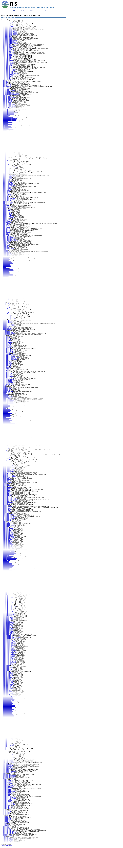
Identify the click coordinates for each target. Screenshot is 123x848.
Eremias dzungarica (6, 223)
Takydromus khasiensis (7, 788)
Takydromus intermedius (7, 787)
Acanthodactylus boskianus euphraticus (10, 32)
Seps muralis (5, 778)
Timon (4, 815)
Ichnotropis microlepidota (7, 328)
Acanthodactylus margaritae (8, 57)
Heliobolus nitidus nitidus (7, 294)
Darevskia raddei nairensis (8, 176)
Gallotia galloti (5, 276)
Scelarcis (4, 773)
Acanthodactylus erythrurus (8, 39)
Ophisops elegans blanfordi (8, 464)
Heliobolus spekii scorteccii (8, 297)
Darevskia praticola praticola (8, 173)
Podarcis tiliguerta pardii (7, 742)
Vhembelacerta (5, 834)
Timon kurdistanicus (6, 816)
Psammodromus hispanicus (8, 760)
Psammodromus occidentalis (8, 762)
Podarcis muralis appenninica (8, 622)
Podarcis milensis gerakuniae (8, 618)
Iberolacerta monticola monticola (9, 318)
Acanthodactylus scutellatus (8, 71)
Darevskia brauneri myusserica (9, 139)
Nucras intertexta (6, 448)
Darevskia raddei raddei (7, 177)
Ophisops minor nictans (7, 479)
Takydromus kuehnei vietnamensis (9, 791)
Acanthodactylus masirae (7, 58)
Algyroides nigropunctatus (8, 92)
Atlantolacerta (5, 121)
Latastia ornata (5, 404)
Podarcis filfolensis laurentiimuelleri (9, 553)
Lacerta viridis (5, 378)
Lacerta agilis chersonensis (8, 342)
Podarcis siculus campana (8, 681)
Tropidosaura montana (7, 830)
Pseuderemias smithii (7, 769)
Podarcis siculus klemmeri (8, 698)
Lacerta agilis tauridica (7, 347)
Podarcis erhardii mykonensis (8, 537)
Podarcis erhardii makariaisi (8, 535)
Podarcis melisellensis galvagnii (9, 602)
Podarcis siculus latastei (7, 702)
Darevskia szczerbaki (7, 194)
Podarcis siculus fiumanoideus (8, 692)
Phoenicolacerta (6, 513)
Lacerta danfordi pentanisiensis (9, 354)
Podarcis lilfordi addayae (7, 570)
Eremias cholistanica (7, 222)
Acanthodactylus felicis (7, 44)
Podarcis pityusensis (7, 639)
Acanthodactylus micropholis (8, 59)
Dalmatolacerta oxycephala (8, 129)
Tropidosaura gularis (7, 829)
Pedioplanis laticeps (6, 496)
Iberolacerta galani (6, 312)
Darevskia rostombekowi (7, 180)
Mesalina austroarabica (7, 420)
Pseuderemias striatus (7, 770)
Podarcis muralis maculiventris (8, 628)
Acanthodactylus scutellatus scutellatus (10, 73)
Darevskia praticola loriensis (8, 171)
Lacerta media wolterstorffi (8, 365)
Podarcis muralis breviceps (8, 625)
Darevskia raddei (6, 174)
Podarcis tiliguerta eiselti (7, 738)
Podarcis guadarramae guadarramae (10, 558)
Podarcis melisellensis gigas (8, 604)
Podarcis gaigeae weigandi (8, 556)
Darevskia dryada (6, 156)
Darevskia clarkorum (7, 145)
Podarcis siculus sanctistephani (9, 726)
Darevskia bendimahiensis (8, 134)
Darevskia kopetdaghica (7, 158)
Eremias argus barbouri (7, 210)
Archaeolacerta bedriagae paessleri (9, 119)
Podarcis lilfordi (6, 569)
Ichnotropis (5, 319)
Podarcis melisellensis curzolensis (9, 599)
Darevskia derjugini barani (8, 151)
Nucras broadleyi (6, 444)
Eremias (4, 204)
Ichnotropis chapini (6, 326)
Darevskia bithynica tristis (7, 136)
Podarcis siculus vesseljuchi (8, 731)
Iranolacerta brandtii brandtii (8, 332)
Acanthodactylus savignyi (7, 66)
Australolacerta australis (7, 124)
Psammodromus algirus (7, 753)
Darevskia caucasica (7, 141)
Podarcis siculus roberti (7, 722)
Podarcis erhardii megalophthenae (9, 536)
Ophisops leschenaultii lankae (8, 475)
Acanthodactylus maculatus (8, 56)
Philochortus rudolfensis (7, 510)
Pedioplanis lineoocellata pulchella (9, 500)
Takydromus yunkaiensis (7, 808)
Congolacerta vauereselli (7, 127)
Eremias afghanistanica (7, 206)
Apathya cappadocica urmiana (8, 113)
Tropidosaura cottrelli (7, 827)
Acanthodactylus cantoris (7, 37)
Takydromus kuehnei (7, 789)
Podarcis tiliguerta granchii (8, 739)
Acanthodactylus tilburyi (7, 77)
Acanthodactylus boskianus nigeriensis (10, 34)
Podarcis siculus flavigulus (8, 693)
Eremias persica (6, 245)
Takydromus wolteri (6, 807)
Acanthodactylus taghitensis (8, 76)
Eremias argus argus (7, 209)
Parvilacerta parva (6, 485)
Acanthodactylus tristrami (7, 78)
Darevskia (4, 130)
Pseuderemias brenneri (7, 764)
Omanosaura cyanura (7, 456)
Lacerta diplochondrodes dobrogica (9, 358)
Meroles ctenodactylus (7, 410)
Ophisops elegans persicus (8, 470)
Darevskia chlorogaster (7, 144)
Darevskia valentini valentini (8, 200)
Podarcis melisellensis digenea (9, 600)
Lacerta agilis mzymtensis (8, 346)
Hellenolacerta (5, 300)
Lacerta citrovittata (6, 353)
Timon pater (5, 823)
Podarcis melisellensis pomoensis (9, 613)
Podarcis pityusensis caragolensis (9, 645)
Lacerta (4, 335)
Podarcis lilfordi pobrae (7, 588)
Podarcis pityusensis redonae (8, 660)
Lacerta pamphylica (6, 368)
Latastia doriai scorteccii (7, 397)
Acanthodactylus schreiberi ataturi (9, 69)
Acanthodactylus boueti (7, 35)
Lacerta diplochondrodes (7, 355)
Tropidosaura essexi (6, 828)
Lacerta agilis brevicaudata (8, 341)
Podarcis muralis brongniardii (8, 626)
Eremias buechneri (6, 221)
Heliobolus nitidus (6, 292)
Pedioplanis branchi (6, 488)
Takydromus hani (6, 784)
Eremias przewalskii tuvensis (8, 248)
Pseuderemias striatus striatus (8, 772)
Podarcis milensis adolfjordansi (9, 617)
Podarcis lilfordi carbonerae (8, 573)
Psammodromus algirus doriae (8, 755)
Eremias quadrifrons (6, 249)
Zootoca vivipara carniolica (8, 838)
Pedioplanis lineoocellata (7, 497)
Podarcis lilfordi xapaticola (8, 593)
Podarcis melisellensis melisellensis (10, 610)
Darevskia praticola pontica (8, 172)
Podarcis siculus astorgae (8, 676)
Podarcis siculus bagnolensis (8, 677)
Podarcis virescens (6, 748)
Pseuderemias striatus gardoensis (9, 771)
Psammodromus (6, 752)
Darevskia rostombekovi (7, 179)
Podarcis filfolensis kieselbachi (8, 552)
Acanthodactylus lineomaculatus (9, 54)
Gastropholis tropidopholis (8, 287)
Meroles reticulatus (6, 414)
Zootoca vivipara (6, 837)
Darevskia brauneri (6, 137)
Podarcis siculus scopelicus (8, 727)
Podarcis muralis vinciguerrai (8, 634)
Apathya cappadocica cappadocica (9, 110)
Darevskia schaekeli (6, 192)
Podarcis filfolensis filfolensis (8, 550)
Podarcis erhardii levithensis (8, 533)
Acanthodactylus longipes (8, 55)
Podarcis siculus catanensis (8, 684)
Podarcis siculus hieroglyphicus (9, 696)
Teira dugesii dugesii (7, 811)
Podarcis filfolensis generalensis (9, 551)
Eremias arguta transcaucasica (9, 216)
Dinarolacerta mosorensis (8, 203)
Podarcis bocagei (6, 522)
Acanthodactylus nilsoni (7, 61)
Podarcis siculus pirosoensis (8, 715)
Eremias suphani (6, 258)
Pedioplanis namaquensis (8, 502)
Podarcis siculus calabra (7, 679)
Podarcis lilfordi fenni (7, 579)
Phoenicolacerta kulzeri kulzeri (8, 517)
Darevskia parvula (6, 161)
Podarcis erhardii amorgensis (8, 528)
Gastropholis (5, 284)
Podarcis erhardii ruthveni (8, 543)
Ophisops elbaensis (6, 461)
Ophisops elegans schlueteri (8, 471)
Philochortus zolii (6, 512)
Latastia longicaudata (7, 399)
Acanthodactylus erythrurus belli (9, 41)
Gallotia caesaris (6, 273)
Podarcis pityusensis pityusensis (9, 658)
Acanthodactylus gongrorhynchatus (9, 45)
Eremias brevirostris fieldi (7, 220)
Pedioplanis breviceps (7, 489)
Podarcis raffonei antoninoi (8, 668)
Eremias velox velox (6, 264)
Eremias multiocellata (7, 236)
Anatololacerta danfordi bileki (8, 100)
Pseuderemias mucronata (8, 766)
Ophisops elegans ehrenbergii (8, 467)
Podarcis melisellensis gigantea (9, 603)
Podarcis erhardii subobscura (8, 544)
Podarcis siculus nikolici (7, 708)
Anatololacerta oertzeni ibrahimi (9, 105)
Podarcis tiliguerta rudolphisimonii (9, 744)
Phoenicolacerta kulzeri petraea (9, 518)
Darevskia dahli (6, 147)
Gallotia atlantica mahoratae (8, 270)
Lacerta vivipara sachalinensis (8, 384)
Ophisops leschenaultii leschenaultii (10, 476)
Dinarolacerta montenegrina (8, 202)
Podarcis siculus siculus (7, 728)
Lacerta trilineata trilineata (8, 376)
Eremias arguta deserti (7, 214)
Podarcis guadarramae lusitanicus (9, 559)
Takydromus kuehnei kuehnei (8, 790)
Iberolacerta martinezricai (7, 314)
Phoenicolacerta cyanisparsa (8, 514)
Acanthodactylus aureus (7, 24)
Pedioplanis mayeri (6, 501)
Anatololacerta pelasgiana (8, 107)
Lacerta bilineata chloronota (8, 350)
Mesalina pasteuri (6, 435)
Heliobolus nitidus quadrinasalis (9, 295)
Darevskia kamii (6, 157)
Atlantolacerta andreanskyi (8, 122)
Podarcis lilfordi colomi (7, 575)
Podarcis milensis (6, 616)
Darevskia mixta (6, 160)
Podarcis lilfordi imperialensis (8, 582)
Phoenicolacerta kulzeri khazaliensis (10, 516)
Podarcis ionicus (6, 561)
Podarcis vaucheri (6, 747)
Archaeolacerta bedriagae (8, 117)
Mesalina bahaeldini (6, 422)
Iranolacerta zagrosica (7, 334)
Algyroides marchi (6, 89)
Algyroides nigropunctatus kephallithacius (11, 93)
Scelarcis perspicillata (7, 774)
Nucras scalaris (6, 452)
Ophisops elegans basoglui (8, 463)
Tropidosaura (5, 826)
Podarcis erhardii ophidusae (8, 539)
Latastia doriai (5, 394)
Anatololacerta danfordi (7, 99)
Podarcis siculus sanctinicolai (8, 725)
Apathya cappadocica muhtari (8, 111)
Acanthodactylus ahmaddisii (8, 22)
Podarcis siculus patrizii (7, 712)
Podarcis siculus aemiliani (8, 673)
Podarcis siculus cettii (7, 687)
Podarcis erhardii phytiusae (8, 541)
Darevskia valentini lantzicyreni (9, 198)
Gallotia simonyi (6, 282)
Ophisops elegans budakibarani (9, 465)
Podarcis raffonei (6, 666)
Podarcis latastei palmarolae (8, 565)
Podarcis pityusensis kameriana (9, 654)
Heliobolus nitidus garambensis (9, 293)
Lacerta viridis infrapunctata (8, 380)
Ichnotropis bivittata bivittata (8, 321)
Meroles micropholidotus (7, 413)
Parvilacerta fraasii (6, 484)
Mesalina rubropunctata (7, 436)
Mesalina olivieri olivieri (7, 433)
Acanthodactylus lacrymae (8, 53)
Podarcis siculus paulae (7, 713)
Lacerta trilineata (6, 372)
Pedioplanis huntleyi (6, 493)
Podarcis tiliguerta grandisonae (9, 740)
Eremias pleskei (6, 246)
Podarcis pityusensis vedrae (8, 664)
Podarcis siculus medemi (7, 704)
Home (3, 10)
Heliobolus (5, 289)
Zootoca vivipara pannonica (8, 840)
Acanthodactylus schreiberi (8, 68)
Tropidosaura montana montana (9, 831)
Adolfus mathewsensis (7, 86)
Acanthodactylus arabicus (8, 23)
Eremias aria (5, 218)
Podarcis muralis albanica (8, 621)
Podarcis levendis (6, 568)
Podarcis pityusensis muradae (8, 656)
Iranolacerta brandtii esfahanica (9, 333)
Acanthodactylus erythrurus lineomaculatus (11, 43)
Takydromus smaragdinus (8, 800)
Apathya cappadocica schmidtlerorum (10, 112)
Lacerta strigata (6, 371)
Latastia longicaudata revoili (8, 403)
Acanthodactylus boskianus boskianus (10, 31)
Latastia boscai (5, 387)
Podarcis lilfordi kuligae (7, 584)
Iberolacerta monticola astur (8, 316)
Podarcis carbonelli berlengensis (9, 524)
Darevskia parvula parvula (8, 163)
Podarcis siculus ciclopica (8, 688)
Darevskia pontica (6, 164)
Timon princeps (6, 824)
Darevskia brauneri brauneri (8, 138)
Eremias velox (5, 260)
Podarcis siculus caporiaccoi (8, 683)
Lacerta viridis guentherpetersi (8, 379)
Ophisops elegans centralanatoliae (9, 466)
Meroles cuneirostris (6, 411)
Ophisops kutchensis (7, 473)
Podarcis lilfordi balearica (7, 571)
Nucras (4, 440)
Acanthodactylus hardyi (7, 49)
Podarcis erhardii (6, 527)
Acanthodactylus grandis (7, 46)
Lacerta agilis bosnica (7, 340)
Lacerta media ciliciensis (7, 361)
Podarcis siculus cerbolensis (8, 686)
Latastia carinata (6, 392)
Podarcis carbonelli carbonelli (8, 525)
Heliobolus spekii (6, 296)
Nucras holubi (5, 447)
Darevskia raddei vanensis (8, 178)
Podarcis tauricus (6, 733)
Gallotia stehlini (6, 283)
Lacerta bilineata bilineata (8, 349)
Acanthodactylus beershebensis (9, 26)
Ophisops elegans (6, 462)
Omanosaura (5, 455)
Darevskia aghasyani (7, 131)
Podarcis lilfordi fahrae (7, 578)
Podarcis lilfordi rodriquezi (8, 590)
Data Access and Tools (18, 10)
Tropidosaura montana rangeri (8, 833)
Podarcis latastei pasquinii (8, 566)
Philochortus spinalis (7, 511)
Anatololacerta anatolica (7, 96)
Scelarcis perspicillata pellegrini (9, 776)
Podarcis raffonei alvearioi (8, 667)
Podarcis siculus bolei (7, 678)
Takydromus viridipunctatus (8, 806)
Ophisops (4, 458)
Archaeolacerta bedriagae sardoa (9, 120)
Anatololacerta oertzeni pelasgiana (9, 106)
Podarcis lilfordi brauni (7, 572)
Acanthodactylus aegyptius (8, 21)
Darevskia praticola (6, 168)
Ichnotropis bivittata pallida (8, 322)
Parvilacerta (5, 483)
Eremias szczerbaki (6, 259)
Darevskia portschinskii (7, 165)
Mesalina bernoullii (6, 426)
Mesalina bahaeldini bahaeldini (9, 423)
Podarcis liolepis (6, 594)
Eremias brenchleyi (6, 219)
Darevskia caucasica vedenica (8, 143)
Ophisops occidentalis (7, 481)
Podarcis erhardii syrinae (7, 545)
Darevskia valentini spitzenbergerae (10, 199)
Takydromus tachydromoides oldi (9, 804)
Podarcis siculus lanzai (7, 701)
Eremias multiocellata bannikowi (9, 237)
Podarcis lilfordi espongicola (8, 576)
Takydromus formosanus (7, 783)
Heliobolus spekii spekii (7, 299)
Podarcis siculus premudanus (8, 718)
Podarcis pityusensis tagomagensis (9, 662)
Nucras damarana (6, 446)
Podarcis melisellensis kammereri (9, 606)
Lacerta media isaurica (7, 362)
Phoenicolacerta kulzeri (7, 515)
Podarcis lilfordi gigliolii (7, 580)
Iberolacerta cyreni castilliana (8, 310)
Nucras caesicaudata (7, 445)
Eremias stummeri (6, 257)
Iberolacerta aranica (6, 306)
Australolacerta (5, 123)
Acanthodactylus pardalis (7, 64)
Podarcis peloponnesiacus (8, 635)
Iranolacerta (5, 330)
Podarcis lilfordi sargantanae (8, 591)
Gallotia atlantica (6, 268)
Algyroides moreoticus (7, 91)
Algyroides (5, 87)
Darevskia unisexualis (7, 195)
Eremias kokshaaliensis (7, 231)
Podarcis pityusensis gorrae (8, 651)
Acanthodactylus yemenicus (8, 79)
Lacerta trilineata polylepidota (8, 375)
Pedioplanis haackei (6, 492)
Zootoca (4, 836)
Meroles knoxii (5, 412)
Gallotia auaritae (6, 271)
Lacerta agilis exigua (7, 343)
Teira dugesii (5, 810)
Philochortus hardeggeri (7, 506)
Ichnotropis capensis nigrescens (9, 325)
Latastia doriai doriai (6, 395)
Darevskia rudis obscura (7, 187)
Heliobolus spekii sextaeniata (8, 298)
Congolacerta (5, 125)
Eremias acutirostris (6, 205)
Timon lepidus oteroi (6, 820)
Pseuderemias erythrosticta (8, 765)
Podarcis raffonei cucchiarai (8, 669)
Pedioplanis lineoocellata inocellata (9, 498)
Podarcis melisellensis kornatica (9, 607)
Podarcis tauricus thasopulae (8, 735)
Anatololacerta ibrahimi (7, 102)
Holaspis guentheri (6, 303)
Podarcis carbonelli (6, 523)
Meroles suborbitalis (6, 416)
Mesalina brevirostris (7, 427)
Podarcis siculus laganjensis (8, 700)
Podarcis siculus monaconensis (9, 706)
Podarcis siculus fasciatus (8, 691)
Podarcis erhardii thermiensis (8, 546)
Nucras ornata (5, 451)
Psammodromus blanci (7, 758)
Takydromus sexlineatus (7, 796)
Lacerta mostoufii (6, 366)
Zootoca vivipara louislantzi (8, 839)
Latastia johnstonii (6, 398)
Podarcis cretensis (6, 526)
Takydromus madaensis (7, 793)
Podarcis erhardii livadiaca (8, 534)
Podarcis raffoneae (6, 665)
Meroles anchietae (6, 409)
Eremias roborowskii (6, 251)
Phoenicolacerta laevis (7, 519)
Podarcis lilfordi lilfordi (7, 585)
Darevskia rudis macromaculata (9, 185)
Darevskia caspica (6, 140)
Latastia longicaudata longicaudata (9, 402)
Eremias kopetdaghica (7, 232)
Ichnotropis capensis (7, 323)
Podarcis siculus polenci (7, 717)
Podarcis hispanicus (6, 560)
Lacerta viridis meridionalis (8, 381)
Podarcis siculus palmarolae (8, 709)
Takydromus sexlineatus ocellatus (9, 797)
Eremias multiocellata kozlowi (8, 238)
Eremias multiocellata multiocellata (9, 239)
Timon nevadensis (6, 822)
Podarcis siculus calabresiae (8, 680)
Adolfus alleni (5, 82)
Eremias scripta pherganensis (8, 254)
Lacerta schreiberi (6, 369)
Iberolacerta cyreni (6, 309)
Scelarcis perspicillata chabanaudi (9, 775)
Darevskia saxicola (6, 191)
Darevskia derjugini (6, 149)
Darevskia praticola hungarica (8, 169)
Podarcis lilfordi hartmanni (8, 581)
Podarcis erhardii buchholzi (8, 530)
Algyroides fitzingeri (6, 88)
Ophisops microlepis (6, 477)
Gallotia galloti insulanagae (8, 279)
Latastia (4, 386)
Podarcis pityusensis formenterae (9, 648)
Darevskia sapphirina (7, 190)
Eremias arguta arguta (7, 212)
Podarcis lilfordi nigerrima (7, 586)
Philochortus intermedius (7, 507)
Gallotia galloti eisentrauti (7, 277)
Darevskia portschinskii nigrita (8, 166)
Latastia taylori (5, 407)
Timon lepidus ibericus (7, 818)
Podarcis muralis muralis (7, 630)
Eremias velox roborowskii (8, 263)
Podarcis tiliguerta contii (7, 737)
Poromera (4, 750)
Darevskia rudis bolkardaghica (8, 183)
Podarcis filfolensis (6, 549)
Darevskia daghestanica (7, 146)
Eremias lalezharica (6, 233)
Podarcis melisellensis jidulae (8, 605)
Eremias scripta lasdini (7, 253)
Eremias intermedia (6, 227)
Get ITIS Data (31, 10)
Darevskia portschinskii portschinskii (10, 167)
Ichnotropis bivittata (6, 320)
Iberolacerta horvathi (7, 313)
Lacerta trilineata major (7, 374)
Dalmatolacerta (5, 128)
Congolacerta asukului (7, 126)
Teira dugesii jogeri (6, 812)
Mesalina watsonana (7, 439)
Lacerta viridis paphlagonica (8, 382)
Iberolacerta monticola (7, 315)
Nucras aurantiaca (6, 441)
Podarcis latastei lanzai (7, 563)
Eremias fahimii (6, 224)
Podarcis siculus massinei (8, 703)
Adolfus (4, 80)
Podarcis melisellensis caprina (8, 598)
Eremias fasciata (6, 225)
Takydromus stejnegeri (7, 801)
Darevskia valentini (6, 197)
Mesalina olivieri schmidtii (8, 434)
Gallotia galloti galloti (7, 278)
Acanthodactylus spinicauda (8, 75)
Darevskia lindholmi (6, 159)
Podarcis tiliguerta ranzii (7, 743)
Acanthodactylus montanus (8, 60)
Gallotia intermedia (6, 281)
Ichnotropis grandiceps (7, 327)
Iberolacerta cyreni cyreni (7, 311)
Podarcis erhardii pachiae (8, 540)
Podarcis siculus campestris (8, 682)
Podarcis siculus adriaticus (8, 672)
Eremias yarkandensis (7, 266)
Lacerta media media (7, 364)
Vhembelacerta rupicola (7, 835)
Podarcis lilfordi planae (7, 587)
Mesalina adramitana (7, 418)
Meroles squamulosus (7, 415)
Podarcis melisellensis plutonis (9, 612)
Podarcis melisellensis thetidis (8, 614)
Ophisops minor (6, 478)
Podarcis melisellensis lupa (8, 609)
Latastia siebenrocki (6, 406)
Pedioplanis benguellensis (8, 487)
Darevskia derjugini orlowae (8, 154)
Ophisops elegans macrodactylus (9, 469)
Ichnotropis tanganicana (7, 329)
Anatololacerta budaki (7, 98)
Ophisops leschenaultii (7, 474)
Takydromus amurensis (7, 781)
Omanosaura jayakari (7, 457)
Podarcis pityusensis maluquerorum (9, 655)
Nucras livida (5, 450)
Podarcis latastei (6, 562)
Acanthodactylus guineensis (8, 47)
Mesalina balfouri (6, 425)
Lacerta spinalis (6, 370)
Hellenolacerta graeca (7, 301)
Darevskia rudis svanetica (8, 189)
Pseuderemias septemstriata (8, 768)
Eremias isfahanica (6, 228)
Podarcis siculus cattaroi (7, 685)
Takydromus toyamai (7, 805)
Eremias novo (5, 243)
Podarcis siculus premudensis (8, 719)
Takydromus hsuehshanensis (8, 786)
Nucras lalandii (5, 449)
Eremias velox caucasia (7, 262)
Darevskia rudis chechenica (8, 184)
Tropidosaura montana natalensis (9, 832)
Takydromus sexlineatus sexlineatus (10, 798)
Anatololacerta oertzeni (7, 103)
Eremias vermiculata (6, 265)
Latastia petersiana (6, 405)
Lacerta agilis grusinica (7, 344)
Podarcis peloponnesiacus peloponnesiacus (11, 637)
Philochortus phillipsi (7, 509)
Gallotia (4, 267)
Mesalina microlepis (6, 431)
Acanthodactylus (6, 20)
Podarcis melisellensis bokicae (9, 597)
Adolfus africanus (6, 81)
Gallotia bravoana (6, 272)
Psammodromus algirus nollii (8, 757)
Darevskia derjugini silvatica (8, 155)
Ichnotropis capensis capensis (8, 324)
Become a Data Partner (43, 10)
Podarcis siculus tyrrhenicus (8, 730)
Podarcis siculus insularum (8, 697)
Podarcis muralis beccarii (7, 624)
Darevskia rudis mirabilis (7, 186)
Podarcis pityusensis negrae (8, 657)
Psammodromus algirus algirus (9, 754)
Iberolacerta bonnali (6, 308)
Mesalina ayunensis (6, 421)
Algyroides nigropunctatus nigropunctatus (11, 94)
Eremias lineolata (6, 234)
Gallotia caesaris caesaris (8, 274)
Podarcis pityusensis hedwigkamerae (10, 652)
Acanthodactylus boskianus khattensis (10, 33)
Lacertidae (5, 385)
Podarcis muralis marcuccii (8, 629)
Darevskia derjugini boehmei (8, 152)
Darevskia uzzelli (6, 196)
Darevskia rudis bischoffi (7, 182)
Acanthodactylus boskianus (8, 29)
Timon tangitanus (6, 825)
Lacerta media (5, 360)
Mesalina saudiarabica (7, 437)
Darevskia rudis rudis (7, 188)
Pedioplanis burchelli (7, 490)
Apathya (4, 108)
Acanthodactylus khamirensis (8, 52)
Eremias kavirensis (6, 230)
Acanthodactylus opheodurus (8, 62)
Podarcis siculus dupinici (7, 690)
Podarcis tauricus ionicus (7, 734)
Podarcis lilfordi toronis (7, 592)
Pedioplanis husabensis (7, 494)
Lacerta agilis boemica (7, 339)
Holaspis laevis (5, 304)
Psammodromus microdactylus (8, 761)
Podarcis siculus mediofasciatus (9, 705)
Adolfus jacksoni (6, 83)
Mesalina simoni (6, 438)
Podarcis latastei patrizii (7, 567)
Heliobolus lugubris (6, 290)
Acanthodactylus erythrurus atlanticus (10, 40)
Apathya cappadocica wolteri (8, 114)
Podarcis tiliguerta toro (7, 746)
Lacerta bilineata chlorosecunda (9, 351)
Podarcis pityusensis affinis (8, 640)
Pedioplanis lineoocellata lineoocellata (10, 499)
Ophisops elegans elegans (8, 468)
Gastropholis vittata (6, 288)
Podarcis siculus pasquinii (8, 711)
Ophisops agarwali (6, 459)
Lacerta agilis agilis (6, 337)
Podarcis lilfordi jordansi (7, 583)
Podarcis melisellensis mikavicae (9, 611)
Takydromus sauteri (6, 794)
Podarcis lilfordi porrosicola (8, 589)
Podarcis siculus (6, 671)
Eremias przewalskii (6, 247)
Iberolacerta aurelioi (6, 307)
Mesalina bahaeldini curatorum (9, 424)
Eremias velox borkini (7, 261)
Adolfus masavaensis (7, 85)
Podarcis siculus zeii (6, 732)
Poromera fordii (6, 751)
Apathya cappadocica (7, 109)
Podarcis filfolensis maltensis (8, 554)
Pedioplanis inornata (7, 495)
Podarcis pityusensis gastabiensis (9, 650)
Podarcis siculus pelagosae (8, 714)
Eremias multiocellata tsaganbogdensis (10, 240)
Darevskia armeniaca (7, 133)
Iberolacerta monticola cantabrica (9, 317)
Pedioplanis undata (6, 504)
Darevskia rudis (6, 181)
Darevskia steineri (6, 193)
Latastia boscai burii (6, 390)
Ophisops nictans (6, 480)
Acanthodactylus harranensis (8, 50)
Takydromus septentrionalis (8, 795)
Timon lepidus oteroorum (7, 821)
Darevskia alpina (6, 132)
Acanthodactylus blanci (7, 27)
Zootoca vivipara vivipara (7, 841)
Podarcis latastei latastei (7, 564)
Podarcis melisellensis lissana (8, 608)
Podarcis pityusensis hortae (8, 653)
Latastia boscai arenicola (7, 388)
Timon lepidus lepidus (7, 819)
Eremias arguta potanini (7, 215)
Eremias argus (5, 208)
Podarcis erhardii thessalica (8, 547)
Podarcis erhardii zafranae (8, 548)
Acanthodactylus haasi (7, 48)
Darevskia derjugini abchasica (8, 150)
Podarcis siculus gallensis (8, 694)
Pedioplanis (5, 486)
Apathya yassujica (6, 115)
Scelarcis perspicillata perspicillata (9, 777)
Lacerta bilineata (6, 348)
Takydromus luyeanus (7, 792)
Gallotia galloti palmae (7, 280)
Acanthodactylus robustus (8, 65)
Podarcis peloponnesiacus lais (8, 636)
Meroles (4, 408)
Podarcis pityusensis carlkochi (8, 646)
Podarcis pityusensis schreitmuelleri (9, 661)
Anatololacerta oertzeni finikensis (9, 104)
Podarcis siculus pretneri (7, 720)
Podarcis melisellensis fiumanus (9, 601)
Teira (3, 809)
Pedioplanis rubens (6, 503)
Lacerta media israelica (7, 363)
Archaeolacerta (5, 116)
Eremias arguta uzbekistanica (8, 217)
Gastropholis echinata (7, 285)
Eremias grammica (6, 226)
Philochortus (5, 505)
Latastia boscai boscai (7, 389)
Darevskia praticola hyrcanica (8, 170)
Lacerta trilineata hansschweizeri (9, 373)
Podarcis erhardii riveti (7, 542)
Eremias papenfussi (6, 244)
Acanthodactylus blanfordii (8, 28)
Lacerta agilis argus (6, 338)
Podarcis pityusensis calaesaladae (9, 642)
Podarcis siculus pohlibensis (8, 716)
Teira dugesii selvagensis (7, 814)
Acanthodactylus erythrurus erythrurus (10, 42)
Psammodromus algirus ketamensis (9, 756)
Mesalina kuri (5, 429)
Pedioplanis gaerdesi (7, 491)
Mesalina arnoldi (6, 419)
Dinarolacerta (5, 201)
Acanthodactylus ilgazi (7, 51)
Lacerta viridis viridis (6, 383)
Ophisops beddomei (6, 460)
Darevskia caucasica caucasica (9, 142)
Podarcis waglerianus (7, 749)
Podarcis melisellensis (7, 595)
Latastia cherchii (6, 393)
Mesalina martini (6, 430)
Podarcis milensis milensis (8, 619)
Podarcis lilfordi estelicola (7, 577)
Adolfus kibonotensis (7, 84)
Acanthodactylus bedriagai (8, 25)
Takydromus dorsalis (7, 782)
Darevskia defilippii (6, 148)
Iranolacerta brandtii (6, 331)
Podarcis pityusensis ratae (8, 659)
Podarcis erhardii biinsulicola (8, 529)
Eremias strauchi (6, 256)
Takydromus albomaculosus (8, 780)
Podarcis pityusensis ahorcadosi (9, 641)
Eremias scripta (6, 252)
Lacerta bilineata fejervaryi (8, 352)
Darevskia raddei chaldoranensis (9, 175)
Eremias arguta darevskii (7, 213)
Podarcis (4, 521)
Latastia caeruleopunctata (8, 391)
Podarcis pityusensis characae (8, 647)
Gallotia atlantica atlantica (8, 269)
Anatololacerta (5, 95)
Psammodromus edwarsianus (8, 759)
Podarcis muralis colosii (7, 627)
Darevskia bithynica (6, 135)
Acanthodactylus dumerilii (8, 38)
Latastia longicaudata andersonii (9, 400)
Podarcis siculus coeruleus (8, 689)
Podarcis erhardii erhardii (7, 531)
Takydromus (5, 779)
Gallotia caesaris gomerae (8, 275)
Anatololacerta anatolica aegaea (9, 97)
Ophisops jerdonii (6, 472)
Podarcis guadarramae (7, 557)
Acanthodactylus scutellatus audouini (10, 72)
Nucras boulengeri (6, 442)
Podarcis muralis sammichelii (8, 632)
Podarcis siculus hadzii (7, 695)
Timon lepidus (5, 817)
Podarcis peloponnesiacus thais (9, 638)
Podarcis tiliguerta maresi (7, 741)
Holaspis (4, 302)
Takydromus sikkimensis (7, 799)
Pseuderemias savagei (7, 767)
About (7, 10)
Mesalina (4, 417)
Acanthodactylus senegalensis (8, 74)
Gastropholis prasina (7, 286)
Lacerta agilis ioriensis (7, 345)
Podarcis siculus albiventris (8, 674)
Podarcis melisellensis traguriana (9, 615)
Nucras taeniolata (6, 453)
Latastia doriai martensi (7, 396)
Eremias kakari (5, 229)
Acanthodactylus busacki (7, 36)
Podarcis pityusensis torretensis (9, 663)
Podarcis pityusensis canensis (8, 644)
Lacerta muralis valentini (7, 367)
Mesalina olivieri (6, 432)
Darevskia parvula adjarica (8, 162)
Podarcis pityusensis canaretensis (9, 643)
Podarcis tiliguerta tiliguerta (8, 745)
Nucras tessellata (6, 454)
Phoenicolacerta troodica (7, 520)
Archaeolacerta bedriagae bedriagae (10, 118)
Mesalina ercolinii (6, 428)
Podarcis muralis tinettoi (7, 633)
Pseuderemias (5, 763)
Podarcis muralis (6, 620)
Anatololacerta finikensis (7, 101)
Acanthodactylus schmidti (7, 67)
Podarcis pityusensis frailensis (8, 649)
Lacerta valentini (6, 377)
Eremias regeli (5, 250)
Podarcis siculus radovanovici (8, 721)
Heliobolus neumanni (7, 291)
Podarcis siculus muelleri (7, 707)
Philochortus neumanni (7, 508)
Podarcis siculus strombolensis (9, 729)
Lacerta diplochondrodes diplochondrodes (11, 357)
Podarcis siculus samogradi (8, 724)
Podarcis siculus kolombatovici (8, 699)
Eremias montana (6, 235)
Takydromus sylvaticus (7, 802)
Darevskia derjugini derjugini (8, 153)
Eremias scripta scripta (7, 255)
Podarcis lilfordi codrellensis (8, 574)
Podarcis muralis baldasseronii (9, 623)
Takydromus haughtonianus (8, 785)
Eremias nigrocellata (7, 241)
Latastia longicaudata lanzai (8, 401)
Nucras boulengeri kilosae (8, 443)
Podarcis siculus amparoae (8, 675)
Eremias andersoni (6, 207)
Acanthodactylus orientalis (8, 63)
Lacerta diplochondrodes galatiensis (10, 359)
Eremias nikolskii (6, 242)
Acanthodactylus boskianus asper (9, 30)
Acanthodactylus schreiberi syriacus (9, 70)
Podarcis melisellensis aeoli (8, 596)
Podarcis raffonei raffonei (7, 670)
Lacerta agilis (5, 336)
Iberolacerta (5, 305)
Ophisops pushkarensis (7, 482)
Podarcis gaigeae (6, 555)
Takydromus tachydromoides (8, 803)
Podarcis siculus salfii (7, 723)
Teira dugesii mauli (6, 813)
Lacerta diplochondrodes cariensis (9, 356)
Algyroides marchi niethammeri (9, 90)
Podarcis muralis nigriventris (8, 631)
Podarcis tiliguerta (6, 736)
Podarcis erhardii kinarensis (8, 532)
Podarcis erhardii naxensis (8, 538)
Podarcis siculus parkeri (7, 710)
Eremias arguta (5, 211)
